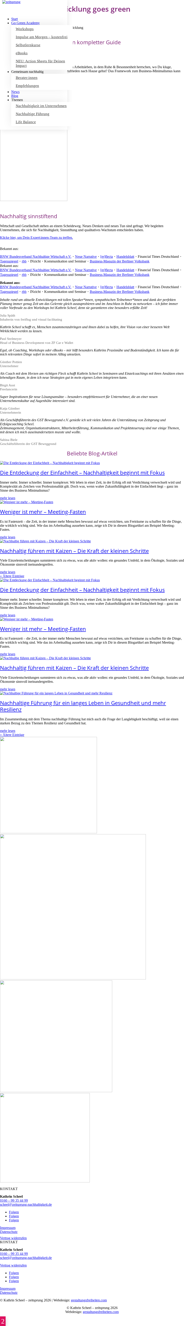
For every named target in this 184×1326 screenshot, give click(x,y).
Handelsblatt (125, 256)
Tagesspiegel (9, 261)
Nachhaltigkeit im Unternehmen (41, 106)
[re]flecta (106, 256)
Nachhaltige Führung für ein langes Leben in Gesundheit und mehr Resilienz (83, 706)
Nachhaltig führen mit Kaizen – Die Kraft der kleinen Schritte (74, 550)
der (119, 261)
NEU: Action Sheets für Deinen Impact (40, 63)
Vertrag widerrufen (13, 1238)
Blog (14, 96)
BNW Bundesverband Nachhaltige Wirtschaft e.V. (35, 256)
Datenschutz (9, 1232)
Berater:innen (26, 78)
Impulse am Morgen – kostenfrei (42, 37)
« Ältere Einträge (12, 576)
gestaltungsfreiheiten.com (89, 1300)
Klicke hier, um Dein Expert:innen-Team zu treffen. (36, 237)
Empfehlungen (27, 86)
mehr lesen (7, 498)
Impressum (7, 1228)
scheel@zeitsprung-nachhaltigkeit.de (26, 1204)
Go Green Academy (25, 23)
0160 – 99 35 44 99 (14, 1200)
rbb (24, 261)
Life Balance (26, 122)
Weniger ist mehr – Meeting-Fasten (43, 511)
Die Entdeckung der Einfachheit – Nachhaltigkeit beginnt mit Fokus (82, 472)
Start (14, 19)
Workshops (25, 29)
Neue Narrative (86, 256)
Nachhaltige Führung (32, 114)
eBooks (22, 53)
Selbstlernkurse (28, 45)
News (15, 92)
